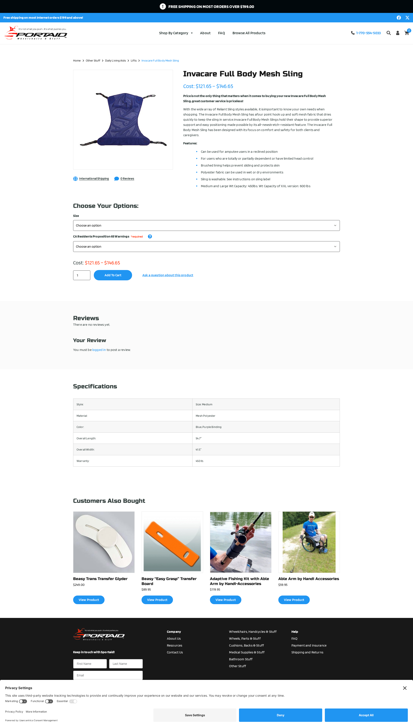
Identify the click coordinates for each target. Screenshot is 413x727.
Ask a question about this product (167, 275)
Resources (174, 645)
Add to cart (113, 275)
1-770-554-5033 (368, 33)
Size (76, 216)
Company (174, 632)
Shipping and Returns (307, 652)
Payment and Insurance (309, 645)
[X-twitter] (407, 17)
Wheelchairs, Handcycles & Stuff (253, 632)
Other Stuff (93, 60)
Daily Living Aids (115, 60)
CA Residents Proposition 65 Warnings (108, 236)
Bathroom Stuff (241, 659)
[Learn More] (150, 236)
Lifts (134, 60)
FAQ (221, 33)
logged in (99, 350)
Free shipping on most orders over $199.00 (211, 6)
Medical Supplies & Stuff (247, 652)
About (205, 33)
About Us (174, 638)
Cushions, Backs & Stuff (246, 645)
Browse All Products (249, 33)
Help (294, 632)
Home (77, 60)
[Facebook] (399, 17)
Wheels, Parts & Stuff (244, 638)
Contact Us (175, 652)
